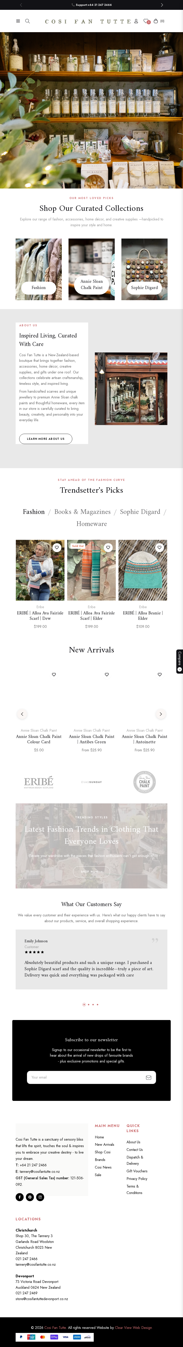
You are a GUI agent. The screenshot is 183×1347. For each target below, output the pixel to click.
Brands (100, 1159)
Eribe (40, 607)
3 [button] (97, 179)
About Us (133, 1142)
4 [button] (97, 1004)
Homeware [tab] (91, 524)
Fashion (39, 288)
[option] (40, 589)
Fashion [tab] (34, 512)
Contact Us (135, 1149)
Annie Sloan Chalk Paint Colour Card (39, 739)
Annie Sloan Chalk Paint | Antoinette (144, 739)
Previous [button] (22, 714)
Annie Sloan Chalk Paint (92, 285)
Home (99, 1137)
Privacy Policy (137, 1178)
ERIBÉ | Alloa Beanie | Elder (143, 616)
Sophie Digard (144, 288)
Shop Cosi (102, 1152)
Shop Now (89, 872)
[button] (162, 5)
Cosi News (103, 1167)
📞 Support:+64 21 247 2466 (91, 5)
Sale (98, 1174)
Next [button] (161, 714)
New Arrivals (104, 1144)
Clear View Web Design (133, 1327)
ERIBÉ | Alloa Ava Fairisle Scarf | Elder (91, 616)
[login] (136, 21)
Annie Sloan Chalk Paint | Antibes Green (91, 739)
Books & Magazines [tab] (82, 512)
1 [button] (85, 179)
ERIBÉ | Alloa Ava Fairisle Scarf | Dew (40, 616)
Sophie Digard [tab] (140, 512)
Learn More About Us (45, 439)
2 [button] (91, 179)
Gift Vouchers (137, 1171)
